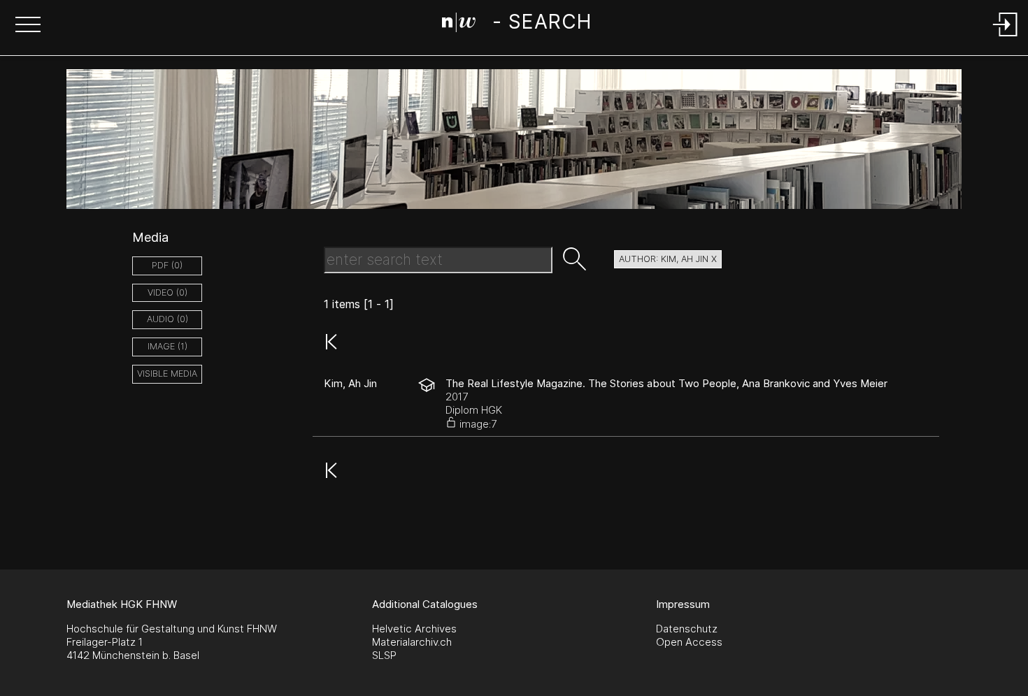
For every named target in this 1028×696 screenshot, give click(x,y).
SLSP (384, 655)
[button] (28, 26)
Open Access (689, 641)
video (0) (167, 292)
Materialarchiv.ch (412, 641)
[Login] (1005, 37)
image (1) (167, 346)
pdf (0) (167, 265)
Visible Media (167, 373)
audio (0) (167, 319)
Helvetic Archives (414, 628)
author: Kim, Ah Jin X (668, 259)
